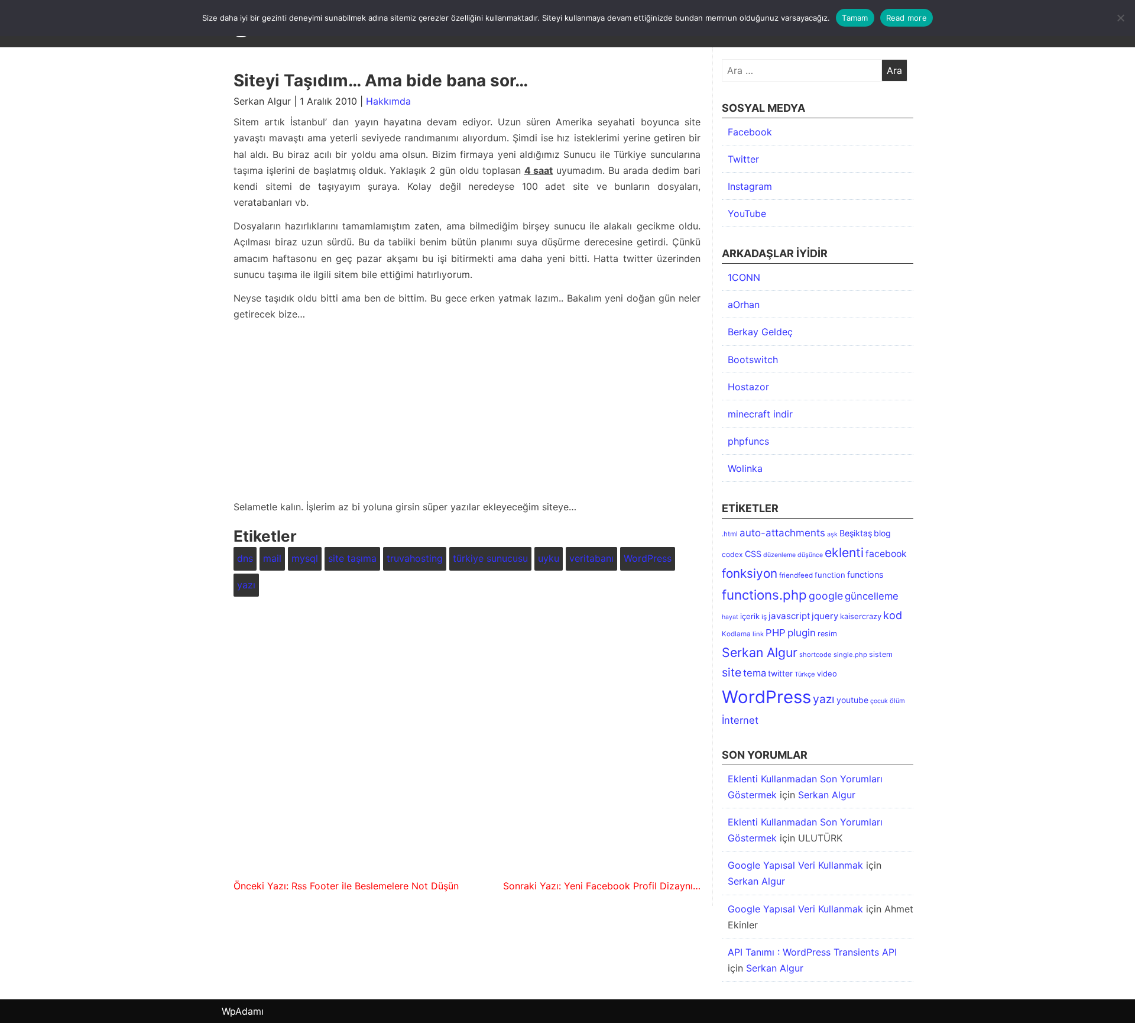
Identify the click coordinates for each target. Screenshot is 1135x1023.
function (830, 575)
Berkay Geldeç (760, 332)
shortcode (815, 654)
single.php (850, 654)
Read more (906, 17)
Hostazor (748, 387)
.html (730, 534)
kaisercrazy (860, 616)
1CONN (744, 277)
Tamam (855, 17)
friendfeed (796, 575)
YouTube (747, 213)
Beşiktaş (855, 533)
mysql (304, 558)
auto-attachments (782, 533)
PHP (776, 633)
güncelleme (872, 596)
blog (882, 533)
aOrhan (744, 304)
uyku (548, 558)
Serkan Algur (759, 652)
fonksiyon (749, 573)
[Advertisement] (467, 413)
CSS (753, 554)
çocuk (879, 701)
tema (754, 673)
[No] (1120, 18)
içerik (750, 616)
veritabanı (591, 558)
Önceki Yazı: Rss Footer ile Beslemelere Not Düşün (346, 886)
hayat (730, 617)
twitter (780, 673)
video (827, 673)
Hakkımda (388, 101)
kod (892, 614)
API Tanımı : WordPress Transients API (812, 952)
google (826, 596)
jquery (825, 616)
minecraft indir (760, 414)
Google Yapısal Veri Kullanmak (795, 865)
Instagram (750, 186)
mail (272, 558)
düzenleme (779, 555)
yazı (246, 585)
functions (865, 574)
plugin (801, 633)
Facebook (750, 132)
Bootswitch (753, 359)
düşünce (810, 555)
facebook (886, 553)
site (731, 672)
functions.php (764, 595)
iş (764, 616)
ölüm (897, 701)
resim (827, 633)
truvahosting (415, 558)
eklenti (844, 552)
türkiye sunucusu (490, 558)
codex (732, 554)
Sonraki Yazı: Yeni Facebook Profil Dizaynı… (602, 886)
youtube (852, 700)
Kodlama (736, 634)
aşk (832, 534)
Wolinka (745, 468)
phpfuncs (748, 441)
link (758, 634)
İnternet (740, 720)
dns (245, 558)
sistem (881, 654)
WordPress (648, 558)
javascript (789, 615)
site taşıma (352, 558)
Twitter (743, 159)
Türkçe (804, 674)
